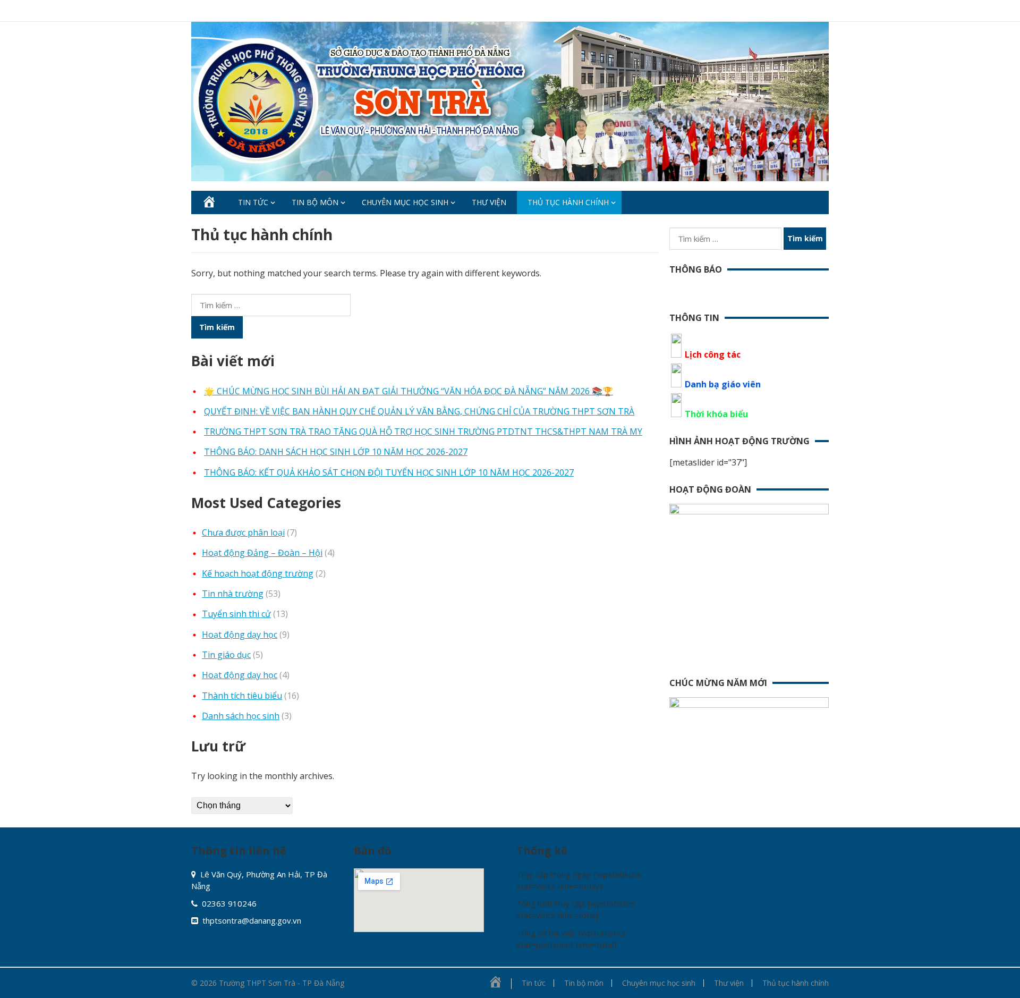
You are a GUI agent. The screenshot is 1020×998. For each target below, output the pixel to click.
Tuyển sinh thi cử (236, 614)
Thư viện (489, 202)
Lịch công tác (713, 354)
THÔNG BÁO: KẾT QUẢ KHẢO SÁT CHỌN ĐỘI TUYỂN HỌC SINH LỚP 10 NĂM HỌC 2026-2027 (389, 472)
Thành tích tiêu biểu (242, 695)
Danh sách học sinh (240, 716)
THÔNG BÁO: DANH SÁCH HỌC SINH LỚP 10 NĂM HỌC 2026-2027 (336, 452)
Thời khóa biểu (716, 414)
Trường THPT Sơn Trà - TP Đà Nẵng (281, 983)
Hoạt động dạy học (239, 634)
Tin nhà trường (233, 593)
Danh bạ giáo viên (723, 384)
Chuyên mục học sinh (405, 202)
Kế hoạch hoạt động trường (257, 573)
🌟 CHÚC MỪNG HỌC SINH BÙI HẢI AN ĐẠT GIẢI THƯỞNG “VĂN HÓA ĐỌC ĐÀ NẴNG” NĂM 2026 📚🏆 (408, 391)
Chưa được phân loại (243, 532)
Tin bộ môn (315, 202)
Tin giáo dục (226, 655)
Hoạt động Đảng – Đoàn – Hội (262, 553)
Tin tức (253, 202)
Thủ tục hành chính (568, 202)
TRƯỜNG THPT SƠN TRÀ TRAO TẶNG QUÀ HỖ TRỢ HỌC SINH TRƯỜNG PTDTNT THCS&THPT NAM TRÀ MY (423, 431)
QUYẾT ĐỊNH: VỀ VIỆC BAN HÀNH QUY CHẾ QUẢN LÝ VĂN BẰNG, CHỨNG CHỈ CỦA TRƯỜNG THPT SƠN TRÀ (419, 411)
